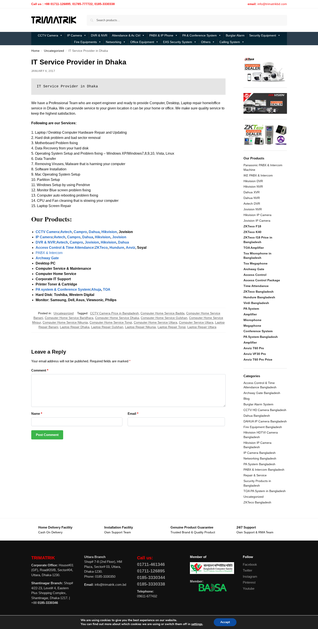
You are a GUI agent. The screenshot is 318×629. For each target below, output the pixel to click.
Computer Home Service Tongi (111, 322)
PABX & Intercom (49, 253)
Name (36, 413)
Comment (39, 370)
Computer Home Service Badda (162, 313)
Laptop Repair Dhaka (74, 327)
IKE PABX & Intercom (258, 175)
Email (133, 413)
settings (196, 624)
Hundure (116, 247)
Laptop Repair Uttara (201, 327)
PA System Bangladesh (259, 464)
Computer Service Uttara (196, 322)
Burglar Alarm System (258, 404)
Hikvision (109, 232)
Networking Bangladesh (259, 458)
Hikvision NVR (253, 186)
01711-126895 (151, 571)
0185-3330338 (151, 584)
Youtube (248, 588)
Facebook (250, 564)
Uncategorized (54, 50)
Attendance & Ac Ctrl (126, 35)
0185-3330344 (151, 577)
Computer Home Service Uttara (155, 322)
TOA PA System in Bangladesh (264, 491)
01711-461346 (151, 564)
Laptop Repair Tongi (172, 327)
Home (35, 50)
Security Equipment (262, 35)
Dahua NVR (251, 198)
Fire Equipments (85, 42)
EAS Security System (177, 42)
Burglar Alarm (235, 35)
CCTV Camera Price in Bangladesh (114, 313)
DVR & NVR (99, 35)
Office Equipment (142, 42)
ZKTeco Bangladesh (257, 502)
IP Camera (74, 35)
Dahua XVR (251, 192)
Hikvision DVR (253, 181)
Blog (246, 398)
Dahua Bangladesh (256, 415)
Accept (225, 622)
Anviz (130, 247)
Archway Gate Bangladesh (261, 393)
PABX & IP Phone (161, 35)
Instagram (250, 576)
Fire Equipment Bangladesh (262, 427)
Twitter (247, 570)
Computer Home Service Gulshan (164, 318)
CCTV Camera (48, 35)
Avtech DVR (251, 203)
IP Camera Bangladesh (259, 452)
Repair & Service (255, 475)
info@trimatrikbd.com (272, 4)
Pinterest (249, 582)
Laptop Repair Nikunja (140, 327)
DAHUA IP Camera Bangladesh (265, 421)
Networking (113, 42)
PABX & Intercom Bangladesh (263, 469)
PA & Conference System (199, 35)
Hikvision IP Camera (257, 215)
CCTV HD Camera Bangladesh (264, 410)
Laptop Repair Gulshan (107, 327)
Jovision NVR (252, 209)
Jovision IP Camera (256, 220)
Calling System (229, 42)
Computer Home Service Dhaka (117, 318)
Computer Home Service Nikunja (65, 322)
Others (205, 42)
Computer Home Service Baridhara (69, 318)
